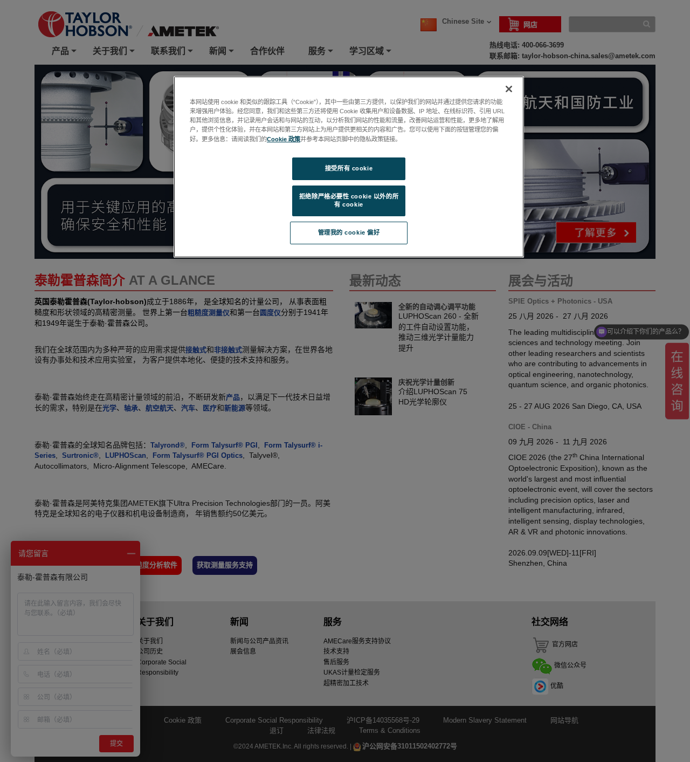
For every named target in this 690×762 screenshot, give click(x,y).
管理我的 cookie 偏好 (349, 232)
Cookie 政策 (283, 139)
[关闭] (509, 89)
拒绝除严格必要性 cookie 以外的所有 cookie (348, 200)
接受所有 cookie (348, 168)
